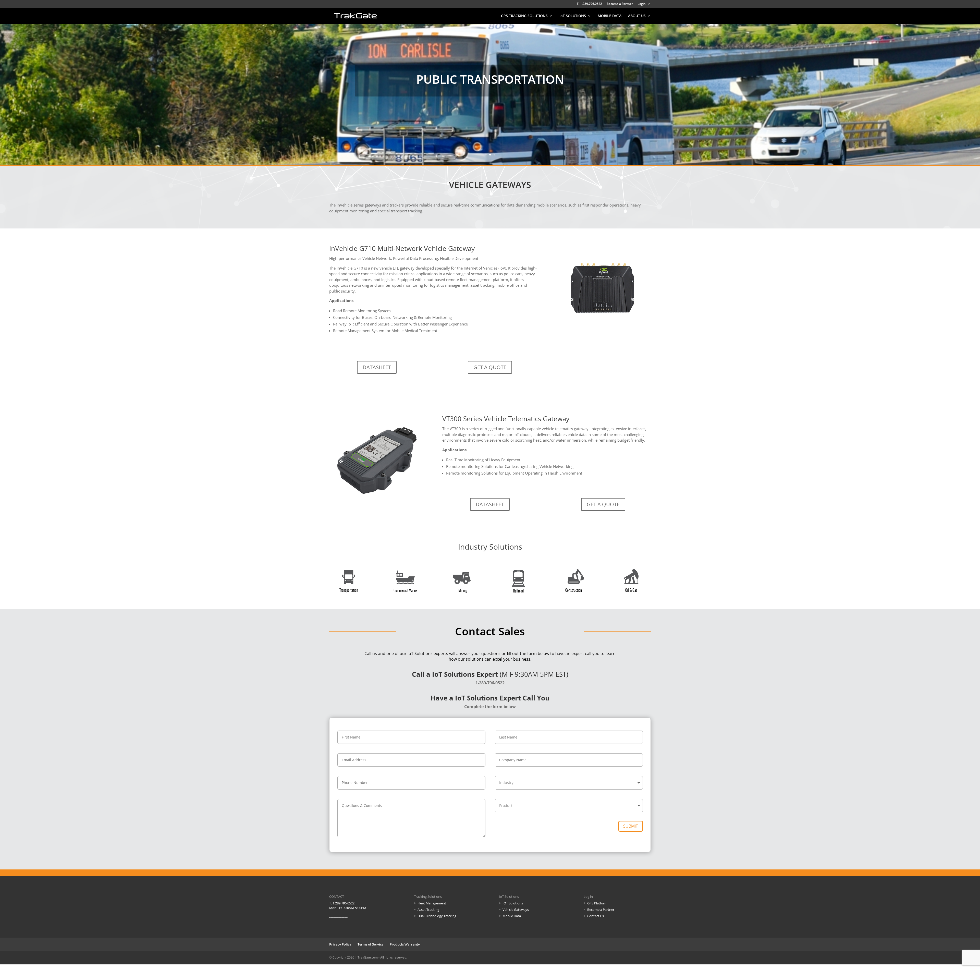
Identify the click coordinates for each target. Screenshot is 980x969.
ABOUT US (637, 16)
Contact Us (595, 916)
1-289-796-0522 (490, 683)
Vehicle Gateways (516, 909)
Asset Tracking (428, 909)
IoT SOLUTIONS (572, 16)
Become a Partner (620, 4)
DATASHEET (377, 367)
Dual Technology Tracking (437, 916)
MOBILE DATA (609, 16)
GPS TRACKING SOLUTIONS (524, 16)
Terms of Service (370, 944)
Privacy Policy (340, 944)
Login (642, 4)
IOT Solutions (513, 903)
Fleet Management (432, 903)
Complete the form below (490, 706)
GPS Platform (597, 903)
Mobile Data (512, 916)
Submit (630, 826)
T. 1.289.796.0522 (589, 4)
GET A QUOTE (489, 367)
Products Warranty (405, 944)
